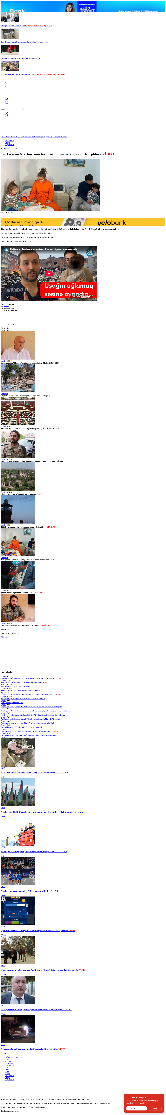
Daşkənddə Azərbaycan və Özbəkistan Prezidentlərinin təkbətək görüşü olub (28, 723)
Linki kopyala (10, 324)
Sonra (154, 1108)
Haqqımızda (9, 141)
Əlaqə (7, 143)
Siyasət (21, 137)
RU (6, 103)
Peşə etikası (9, 145)
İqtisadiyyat (44, 137)
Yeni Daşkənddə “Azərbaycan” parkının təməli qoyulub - (25, 682)
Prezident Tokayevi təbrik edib (12, 703)
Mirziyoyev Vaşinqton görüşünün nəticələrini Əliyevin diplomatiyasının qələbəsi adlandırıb (33, 715)
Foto (61, 137)
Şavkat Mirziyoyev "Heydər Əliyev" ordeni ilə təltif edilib (21, 727)
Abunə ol (4, 637)
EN (6, 101)
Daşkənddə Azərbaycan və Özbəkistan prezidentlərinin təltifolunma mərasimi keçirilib (31, 707)
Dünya (56, 137)
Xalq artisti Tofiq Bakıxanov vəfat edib (15, 686)
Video (65, 137)
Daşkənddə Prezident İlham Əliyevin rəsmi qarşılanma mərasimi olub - (29, 731)
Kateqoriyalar (6, 149)
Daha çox (4, 737)
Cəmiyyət (27, 137)
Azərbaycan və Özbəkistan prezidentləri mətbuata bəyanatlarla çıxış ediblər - (31, 678)
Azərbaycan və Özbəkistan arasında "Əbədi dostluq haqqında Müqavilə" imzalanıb (30, 719)
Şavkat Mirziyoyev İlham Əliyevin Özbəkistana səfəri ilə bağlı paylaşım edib (28, 735)
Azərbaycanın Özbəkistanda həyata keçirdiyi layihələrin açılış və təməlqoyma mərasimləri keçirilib (36, 711)
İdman (51, 137)
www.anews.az (6, 306)
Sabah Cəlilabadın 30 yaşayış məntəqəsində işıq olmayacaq (22, 690)
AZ (6, 99)
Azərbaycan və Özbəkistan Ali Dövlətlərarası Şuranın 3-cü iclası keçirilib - (31, 695)
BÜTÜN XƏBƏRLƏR (10, 137)
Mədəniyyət (35, 137)
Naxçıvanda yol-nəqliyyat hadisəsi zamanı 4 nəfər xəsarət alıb (23, 699)
